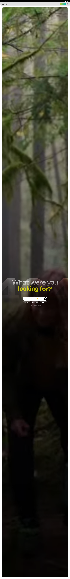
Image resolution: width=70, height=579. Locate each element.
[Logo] (4, 3)
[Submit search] (65, 1)
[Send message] (45, 298)
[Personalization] (67, 4)
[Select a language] (67, 1)
